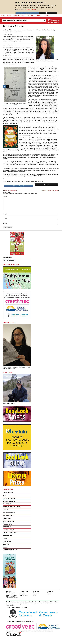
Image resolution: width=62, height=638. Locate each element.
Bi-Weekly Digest (19, 15)
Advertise (49, 594)
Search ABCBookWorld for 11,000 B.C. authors (53, 21)
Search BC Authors (24, 595)
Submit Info (35, 592)
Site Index (31, 15)
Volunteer (35, 594)
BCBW (9, 15)
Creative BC (30, 621)
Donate (34, 595)
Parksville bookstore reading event (50, 190)
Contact (48, 592)
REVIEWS (46, 15)
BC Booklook (7, 7)
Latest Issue (22, 592)
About (39, 15)
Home (3, 15)
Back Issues (22, 594)
